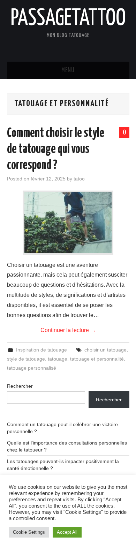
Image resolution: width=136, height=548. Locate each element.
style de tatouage (26, 359)
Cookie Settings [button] (29, 532)
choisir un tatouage (105, 350)
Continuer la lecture (68, 330)
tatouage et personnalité (97, 359)
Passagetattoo (68, 19)
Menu (68, 70)
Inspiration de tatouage (41, 350)
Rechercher (20, 386)
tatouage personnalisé (31, 368)
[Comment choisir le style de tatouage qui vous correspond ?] (68, 222)
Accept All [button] (67, 532)
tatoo (79, 179)
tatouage (57, 359)
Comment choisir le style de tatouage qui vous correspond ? (55, 149)
